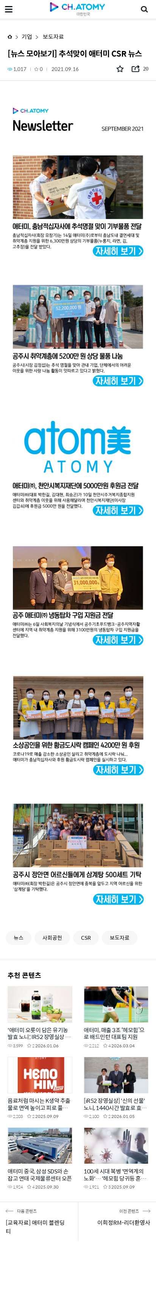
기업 (27, 36)
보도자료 (53, 36)
